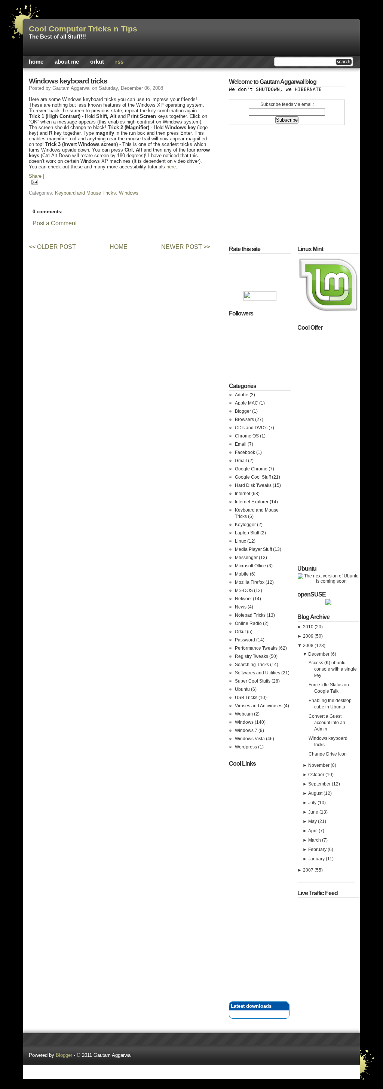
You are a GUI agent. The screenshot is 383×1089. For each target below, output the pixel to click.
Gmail (241, 460)
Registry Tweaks (252, 656)
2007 (309, 870)
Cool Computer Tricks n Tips (83, 28)
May (313, 821)
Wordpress (246, 747)
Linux (241, 541)
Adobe (242, 394)
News (241, 607)
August (316, 793)
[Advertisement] (112, 233)
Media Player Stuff (254, 549)
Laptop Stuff (247, 533)
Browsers (245, 419)
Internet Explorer (252, 501)
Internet (243, 493)
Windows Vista (250, 738)
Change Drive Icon (328, 754)
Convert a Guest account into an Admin (327, 723)
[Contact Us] (191, 1062)
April (313, 830)
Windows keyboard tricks (68, 81)
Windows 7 (246, 730)
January (317, 858)
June (313, 812)
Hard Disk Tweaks (254, 485)
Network (244, 598)
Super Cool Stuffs (253, 681)
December (319, 654)
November (319, 765)
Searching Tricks (252, 664)
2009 (309, 636)
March (315, 840)
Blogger (243, 411)
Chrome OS (247, 436)
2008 (309, 645)
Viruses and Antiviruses (259, 705)
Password (245, 640)
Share (35, 176)
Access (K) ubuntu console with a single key (333, 669)
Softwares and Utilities (258, 672)
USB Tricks (246, 697)
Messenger (247, 557)
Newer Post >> (185, 247)
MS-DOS (244, 590)
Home (36, 62)
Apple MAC (247, 403)
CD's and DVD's (252, 427)
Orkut (97, 62)
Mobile (242, 574)
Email (241, 444)
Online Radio (249, 623)
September (320, 784)
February (318, 849)
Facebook (245, 452)
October (316, 774)
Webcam (244, 714)
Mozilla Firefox (250, 582)
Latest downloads (251, 1006)
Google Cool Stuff (253, 477)
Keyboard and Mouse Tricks (85, 193)
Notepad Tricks (251, 615)
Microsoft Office (251, 565)
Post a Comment (55, 223)
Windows (128, 193)
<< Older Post (52, 247)
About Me (67, 62)
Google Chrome (252, 469)
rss (119, 62)
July (313, 802)
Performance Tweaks (257, 648)
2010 (309, 626)
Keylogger (246, 524)
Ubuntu (243, 689)
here (171, 167)
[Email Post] (33, 181)
